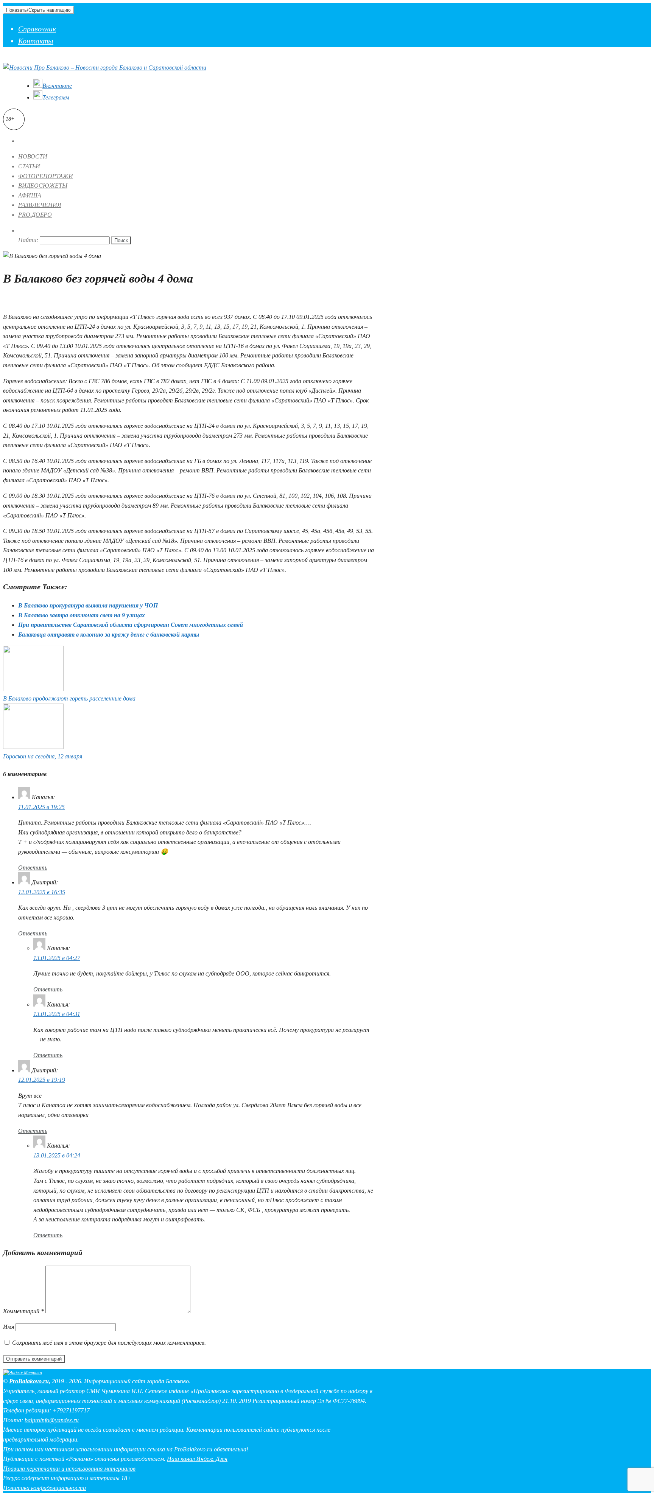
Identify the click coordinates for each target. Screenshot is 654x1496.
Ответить (32, 867)
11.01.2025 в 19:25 (41, 807)
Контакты (35, 41)
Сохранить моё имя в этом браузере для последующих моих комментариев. (109, 1342)
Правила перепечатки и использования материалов (69, 1468)
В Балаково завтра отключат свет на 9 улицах (81, 615)
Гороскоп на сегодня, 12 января (42, 756)
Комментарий (23, 1311)
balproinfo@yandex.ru (52, 1420)
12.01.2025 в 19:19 (41, 1080)
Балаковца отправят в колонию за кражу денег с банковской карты (108, 634)
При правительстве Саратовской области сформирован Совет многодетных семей (130, 624)
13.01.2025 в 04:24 (56, 1155)
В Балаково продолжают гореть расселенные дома (69, 698)
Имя (8, 1327)
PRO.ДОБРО (35, 214)
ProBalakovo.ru (29, 1381)
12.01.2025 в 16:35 (41, 892)
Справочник (37, 29)
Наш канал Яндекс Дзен (197, 1459)
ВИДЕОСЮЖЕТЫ (42, 185)
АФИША (29, 195)
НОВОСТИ (32, 156)
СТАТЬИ (29, 166)
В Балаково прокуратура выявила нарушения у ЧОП (88, 605)
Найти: (28, 240)
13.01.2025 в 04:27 (56, 958)
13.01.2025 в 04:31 (56, 1014)
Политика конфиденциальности (44, 1488)
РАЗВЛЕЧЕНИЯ (39, 205)
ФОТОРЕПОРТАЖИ (45, 176)
